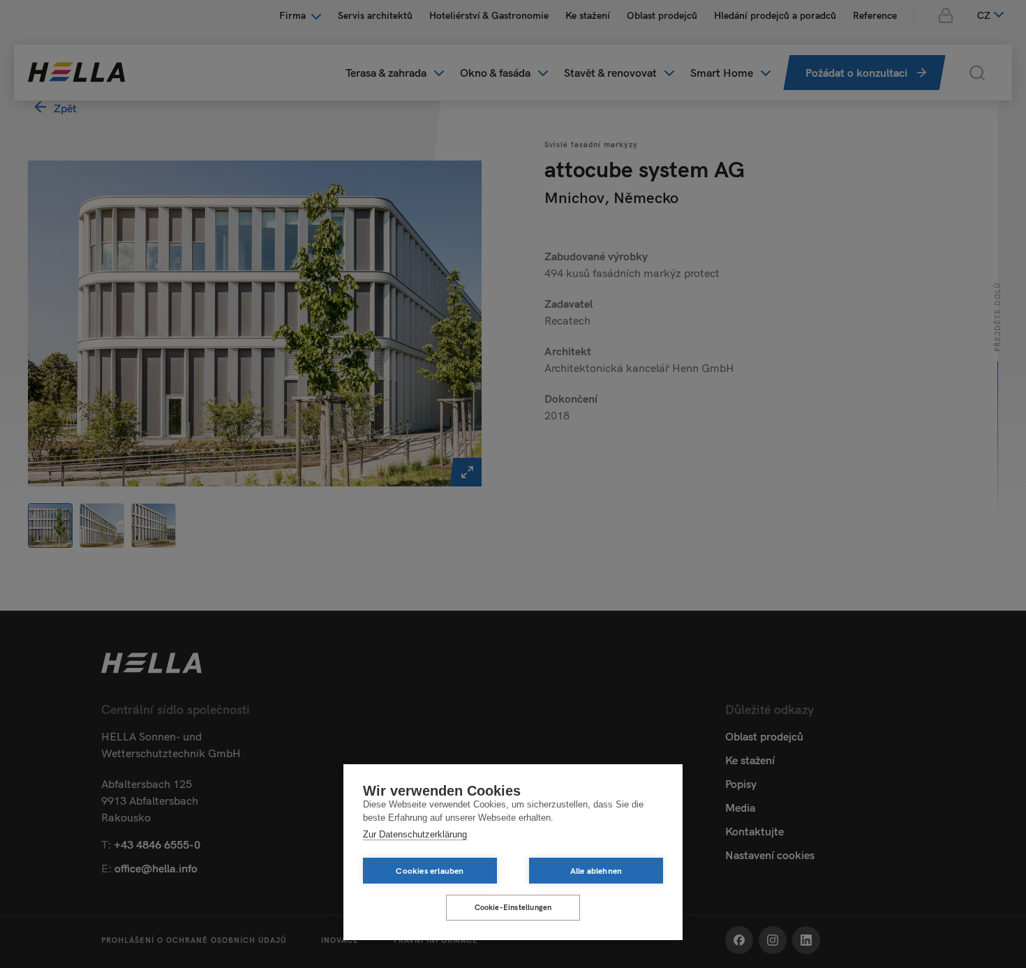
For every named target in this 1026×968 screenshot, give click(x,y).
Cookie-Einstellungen (513, 907)
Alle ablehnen (596, 870)
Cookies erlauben (429, 870)
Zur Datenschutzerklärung (415, 834)
